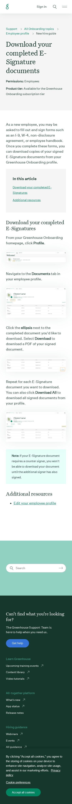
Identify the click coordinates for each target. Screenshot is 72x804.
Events (10, 740)
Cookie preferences (18, 782)
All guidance (14, 747)
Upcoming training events (22, 665)
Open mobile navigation (64, 6)
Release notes (15, 713)
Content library (15, 672)
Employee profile (17, 33)
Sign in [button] (42, 6)
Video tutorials (15, 678)
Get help (17, 643)
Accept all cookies (23, 792)
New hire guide (46, 33)
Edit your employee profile (35, 503)
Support (11, 29)
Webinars (12, 734)
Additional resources (27, 200)
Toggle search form (54, 6)
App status (13, 706)
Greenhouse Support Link (7, 7)
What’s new (13, 700)
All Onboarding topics (39, 29)
